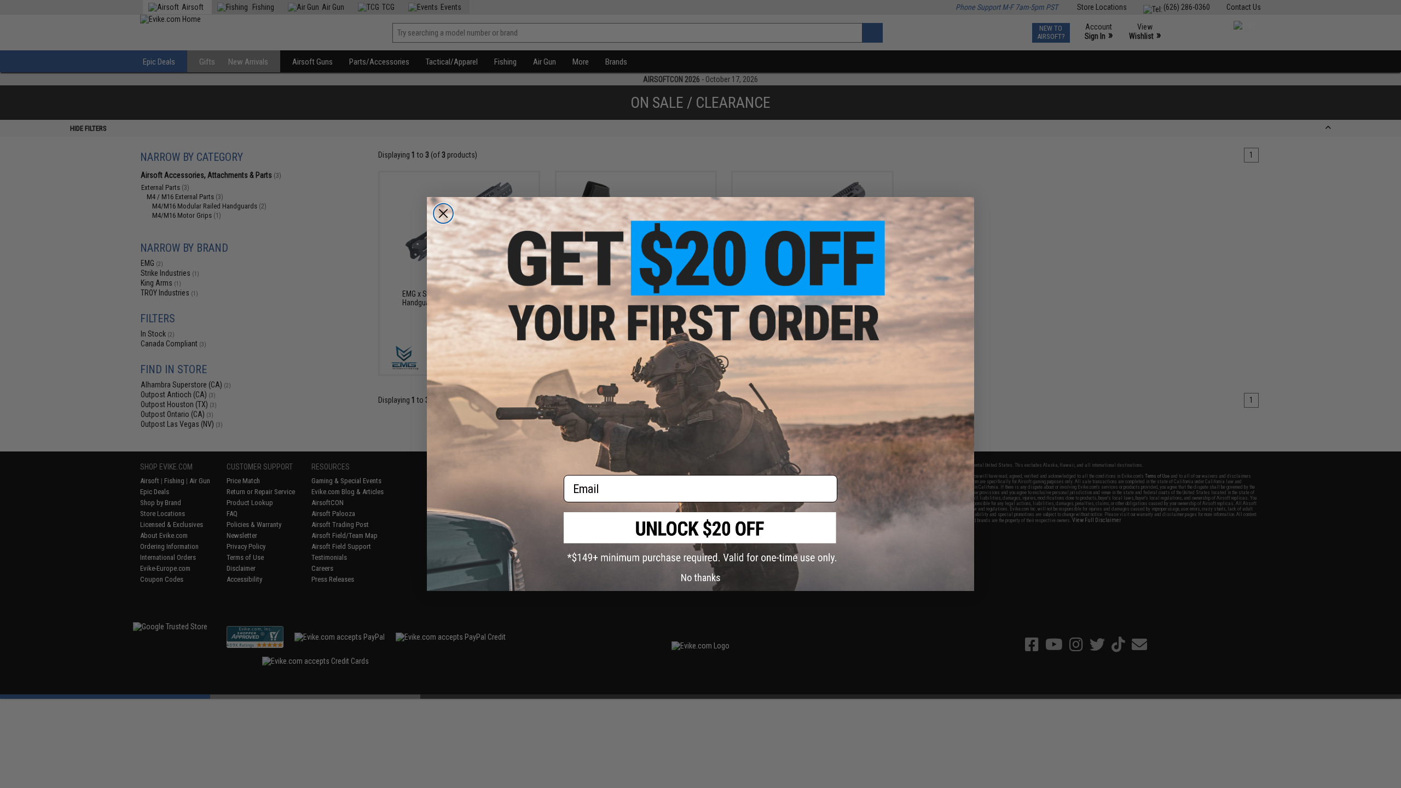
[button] (700, 537)
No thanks (701, 577)
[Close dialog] (443, 213)
